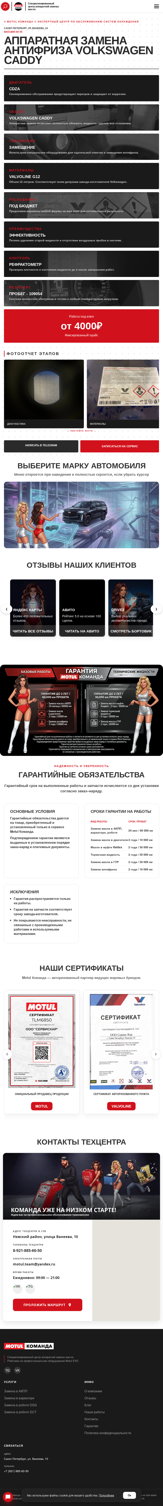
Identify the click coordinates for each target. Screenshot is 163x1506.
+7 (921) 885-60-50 (16, 1471)
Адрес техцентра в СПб (29, 1230)
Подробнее (106, 1495)
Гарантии (91, 1426)
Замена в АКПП (15, 1391)
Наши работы (94, 1412)
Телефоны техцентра (28, 1244)
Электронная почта (27, 1258)
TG (7, 1370)
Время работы (23, 1272)
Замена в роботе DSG (20, 1405)
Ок (129, 1495)
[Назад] (7, 1054)
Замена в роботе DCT (20, 1412)
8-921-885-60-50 (27, 1250)
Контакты (91, 1419)
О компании (93, 1391)
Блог (87, 1405)
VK (17, 1370)
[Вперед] (156, 1054)
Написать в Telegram (41, 445)
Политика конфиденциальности (107, 1433)
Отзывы (90, 1398)
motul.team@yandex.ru (34, 1264)
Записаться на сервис (120, 446)
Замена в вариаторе (19, 1398)
